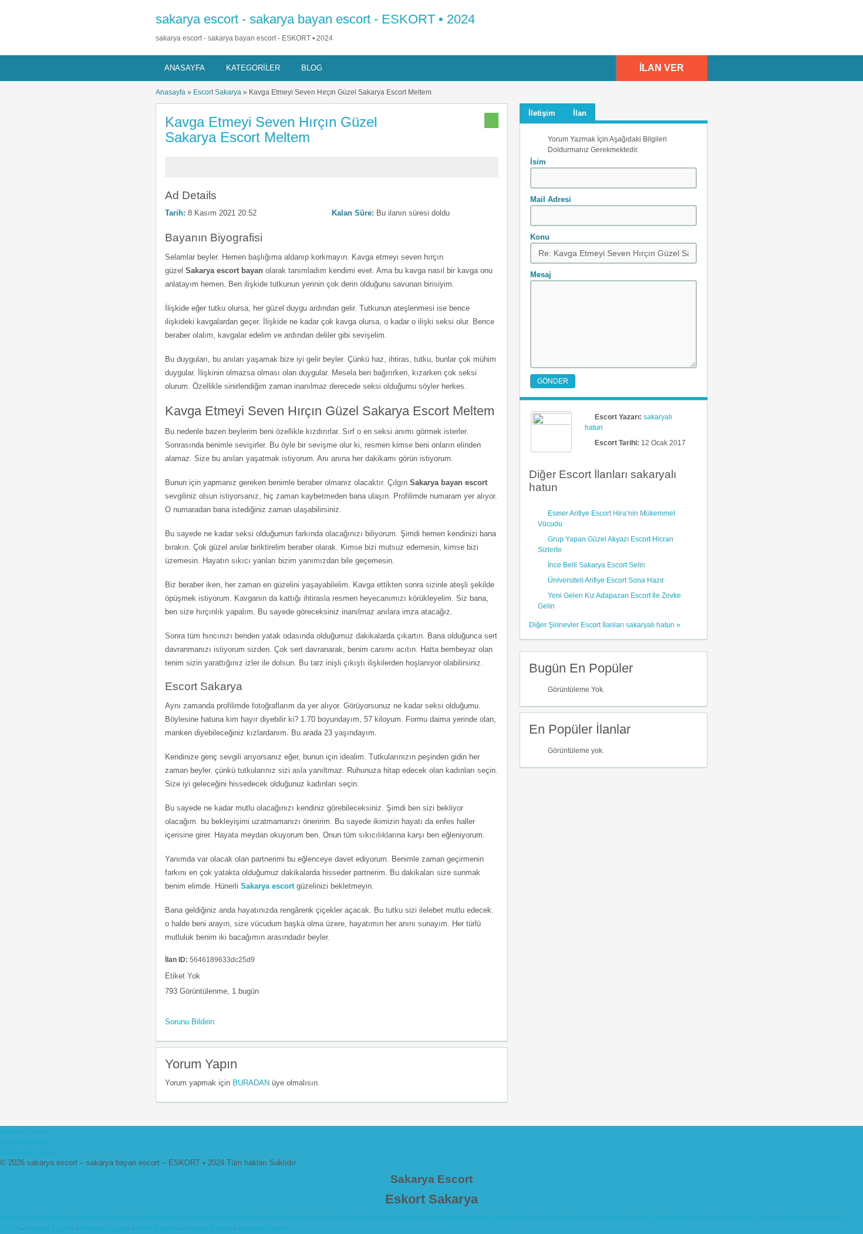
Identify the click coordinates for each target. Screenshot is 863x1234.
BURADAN (250, 1082)
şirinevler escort (25, 1218)
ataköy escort (698, 1218)
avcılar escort (327, 1218)
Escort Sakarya (217, 92)
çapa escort (508, 1218)
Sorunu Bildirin (189, 1021)
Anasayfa (184, 67)
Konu (540, 237)
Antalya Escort (207, 1229)
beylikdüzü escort (749, 1218)
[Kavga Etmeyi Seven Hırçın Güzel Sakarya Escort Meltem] (332, 172)
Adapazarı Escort (27, 1152)
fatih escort (69, 1218)
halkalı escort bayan (121, 1218)
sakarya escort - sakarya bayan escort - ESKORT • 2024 (315, 19)
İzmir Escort (156, 1229)
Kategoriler (253, 67)
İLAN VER (661, 68)
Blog (311, 67)
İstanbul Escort (105, 1229)
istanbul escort (214, 1218)
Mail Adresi (550, 199)
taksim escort (467, 1218)
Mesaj (540, 274)
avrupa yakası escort (272, 1218)
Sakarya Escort (24, 1131)
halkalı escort (654, 1218)
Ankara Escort (49, 1229)
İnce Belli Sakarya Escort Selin (596, 565)
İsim (538, 161)
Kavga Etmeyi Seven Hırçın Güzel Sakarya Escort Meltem (271, 129)
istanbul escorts (606, 1218)
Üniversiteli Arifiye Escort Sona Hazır (606, 580)
